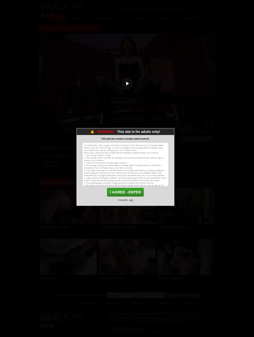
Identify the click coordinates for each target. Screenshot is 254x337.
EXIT (131, 200)
